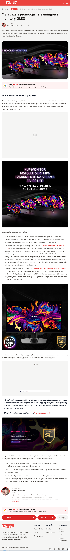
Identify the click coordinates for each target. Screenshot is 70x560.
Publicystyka (50, 532)
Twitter (43, 518)
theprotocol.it (6, 550)
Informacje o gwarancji (42, 413)
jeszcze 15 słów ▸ (15, 501)
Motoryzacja (38, 536)
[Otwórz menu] (66, 3)
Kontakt (61, 535)
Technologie (38, 529)
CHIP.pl (8, 547)
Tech (15, 9)
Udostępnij (8, 518)
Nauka (48, 529)
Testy (36, 532)
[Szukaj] (63, 2)
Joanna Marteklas (12, 24)
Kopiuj (63, 518)
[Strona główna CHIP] (12, 3)
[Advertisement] (35, 377)
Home (6, 9)
